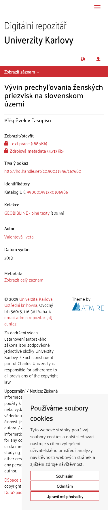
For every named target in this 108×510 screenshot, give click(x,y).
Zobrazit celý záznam (23, 280)
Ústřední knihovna (20, 305)
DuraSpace (14, 492)
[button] (82, 59)
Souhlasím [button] (64, 475)
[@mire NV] (88, 305)
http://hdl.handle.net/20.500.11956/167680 (42, 171)
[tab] (54, 192)
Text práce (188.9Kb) (28, 143)
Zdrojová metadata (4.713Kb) (36, 151)
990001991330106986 (47, 192)
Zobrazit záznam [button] (20, 71)
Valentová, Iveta (19, 236)
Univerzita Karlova (36, 299)
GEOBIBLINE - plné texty (27, 213)
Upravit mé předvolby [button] (65, 496)
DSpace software (20, 480)
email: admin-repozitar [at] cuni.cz (28, 320)
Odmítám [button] (65, 485)
